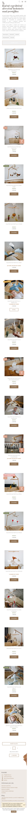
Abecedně (12, 37)
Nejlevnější (12, 34)
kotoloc (5, 780)
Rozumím (14, 811)
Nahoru (14, 755)
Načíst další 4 (14, 743)
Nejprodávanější (6, 37)
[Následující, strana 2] (14, 748)
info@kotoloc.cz (7, 774)
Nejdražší (17, 34)
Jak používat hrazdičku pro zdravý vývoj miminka (12, 800)
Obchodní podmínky (6, 785)
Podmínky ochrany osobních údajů (9, 787)
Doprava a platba (5, 789)
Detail (14, 309)
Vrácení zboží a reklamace (7, 791)
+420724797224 (7, 776)
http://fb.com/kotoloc (9, 778)
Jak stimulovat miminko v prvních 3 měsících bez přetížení (12, 798)
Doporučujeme (5, 34)
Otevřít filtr (14, 42)
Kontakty (3, 792)
